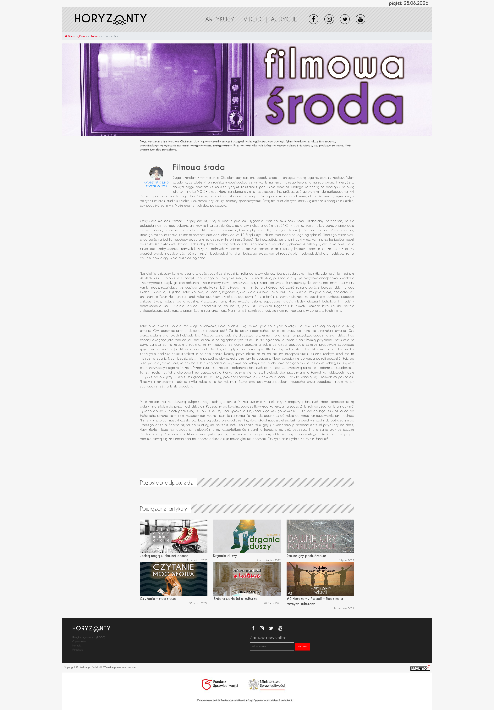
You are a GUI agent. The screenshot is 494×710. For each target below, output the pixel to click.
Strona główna (77, 36)
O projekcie (78, 641)
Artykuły (222, 19)
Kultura (95, 36)
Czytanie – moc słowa (158, 598)
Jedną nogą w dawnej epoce (164, 556)
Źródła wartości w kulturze (235, 598)
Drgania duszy (225, 556)
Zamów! (302, 646)
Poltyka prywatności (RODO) (88, 637)
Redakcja (77, 650)
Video (255, 19)
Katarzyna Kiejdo (156, 182)
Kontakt (76, 646)
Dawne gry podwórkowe (306, 556)
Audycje (284, 19)
